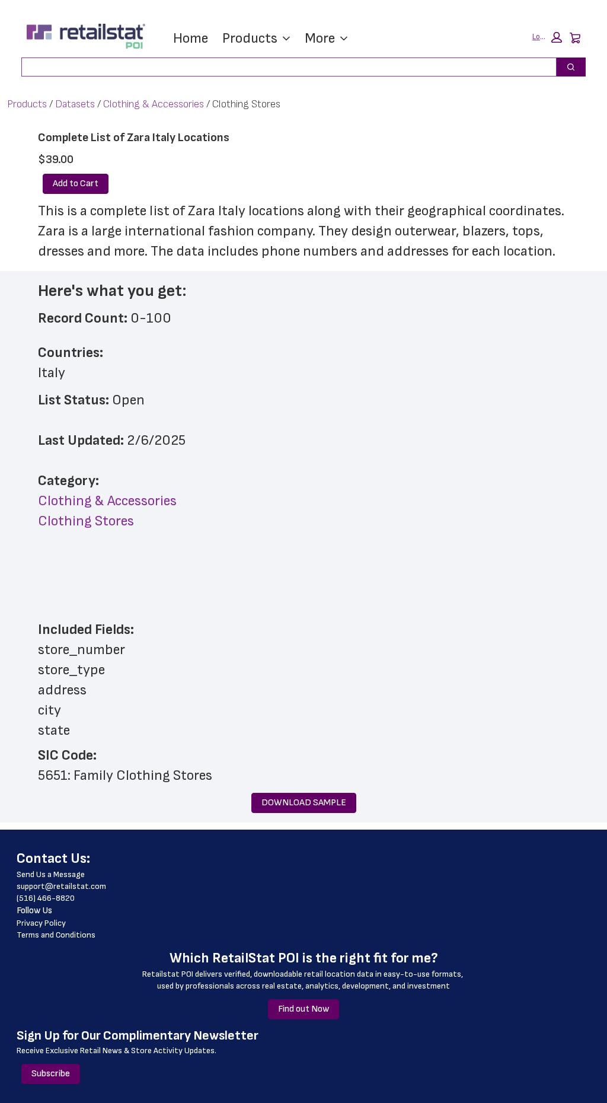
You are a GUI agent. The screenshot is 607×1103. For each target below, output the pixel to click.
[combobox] (284, 67)
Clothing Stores (86, 521)
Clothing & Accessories (153, 104)
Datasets (75, 104)
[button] (547, 37)
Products (249, 38)
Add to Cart (75, 183)
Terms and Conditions (56, 935)
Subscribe (50, 1073)
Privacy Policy (41, 923)
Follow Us (34, 910)
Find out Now (303, 1009)
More (320, 38)
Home (190, 38)
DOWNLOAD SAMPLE (303, 802)
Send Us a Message (51, 874)
